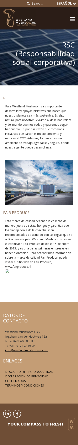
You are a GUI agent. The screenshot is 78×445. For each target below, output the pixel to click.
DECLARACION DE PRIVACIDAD (26, 376)
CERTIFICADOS (15, 381)
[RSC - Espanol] (19, 17)
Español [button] (65, 3)
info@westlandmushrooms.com (26, 350)
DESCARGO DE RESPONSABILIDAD (29, 372)
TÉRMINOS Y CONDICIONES (24, 385)
